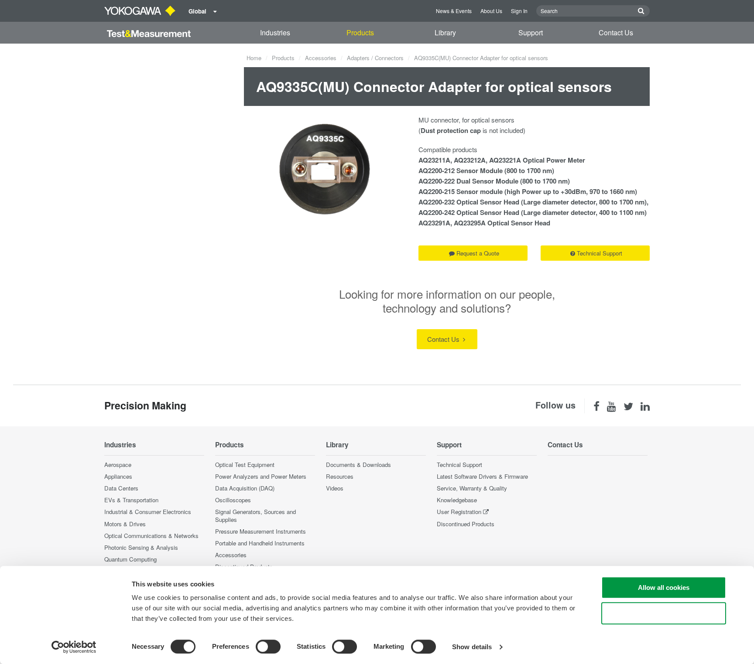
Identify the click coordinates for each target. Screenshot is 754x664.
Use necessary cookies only (663, 613)
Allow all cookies (663, 587)
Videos (334, 488)
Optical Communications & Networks (151, 535)
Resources (339, 476)
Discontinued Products (465, 524)
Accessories (320, 58)
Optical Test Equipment (244, 464)
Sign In (519, 10)
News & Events (454, 10)
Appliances (118, 476)
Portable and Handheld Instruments (260, 543)
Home (254, 58)
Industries (275, 32)
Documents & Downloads (358, 464)
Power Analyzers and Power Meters (260, 476)
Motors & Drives (125, 524)
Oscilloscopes (233, 500)
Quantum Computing (130, 559)
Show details (472, 646)
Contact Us (616, 32)
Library (445, 32)
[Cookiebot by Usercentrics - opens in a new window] (74, 647)
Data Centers (121, 488)
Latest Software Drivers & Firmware (482, 476)
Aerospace (117, 464)
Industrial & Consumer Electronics (147, 511)
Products (360, 32)
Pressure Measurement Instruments (260, 531)
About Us (491, 10)
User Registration (459, 511)
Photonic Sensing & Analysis (141, 547)
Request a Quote (477, 253)
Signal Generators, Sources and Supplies (255, 515)
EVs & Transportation (131, 500)
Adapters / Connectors (375, 58)
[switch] (268, 647)
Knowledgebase (457, 500)
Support (530, 32)
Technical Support (599, 253)
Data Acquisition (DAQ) (244, 488)
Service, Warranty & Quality (472, 488)
